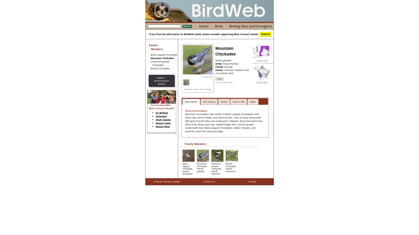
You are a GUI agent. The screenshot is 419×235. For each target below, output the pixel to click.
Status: (219, 70)
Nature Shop (163, 126)
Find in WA (239, 101)
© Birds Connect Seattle (167, 181)
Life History (209, 101)
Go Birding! (162, 112)
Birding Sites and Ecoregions (250, 26)
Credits (252, 181)
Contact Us (209, 181)
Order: (219, 63)
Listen (219, 79)
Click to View (262, 60)
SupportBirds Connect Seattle (161, 80)
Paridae (228, 66)
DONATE (265, 34)
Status (224, 101)
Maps (253, 101)
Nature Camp (163, 123)
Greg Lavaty (208, 77)
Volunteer (161, 116)
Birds (219, 26)
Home (203, 26)
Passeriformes (231, 63)
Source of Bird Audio (224, 82)
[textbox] (164, 26)
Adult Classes (163, 119)
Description (191, 101)
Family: (219, 66)
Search (187, 26)
